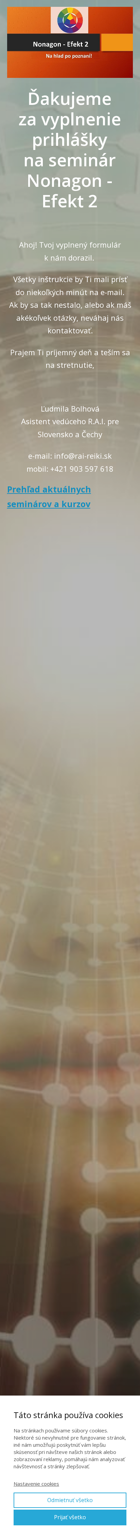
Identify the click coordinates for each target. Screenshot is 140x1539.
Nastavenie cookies (36, 1483)
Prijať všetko (70, 1517)
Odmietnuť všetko (70, 1500)
